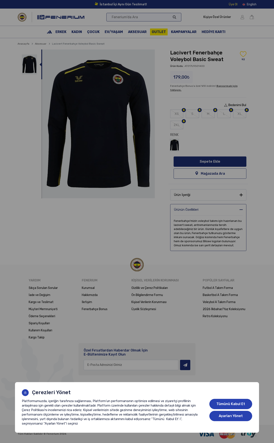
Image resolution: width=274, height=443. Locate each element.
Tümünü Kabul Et (230, 404)
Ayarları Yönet (231, 416)
